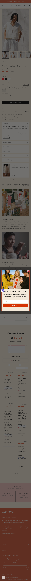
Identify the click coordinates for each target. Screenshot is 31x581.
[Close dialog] (28, 271)
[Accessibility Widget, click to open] (2, 290)
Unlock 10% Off (15, 305)
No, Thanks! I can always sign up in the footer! (16, 308)
